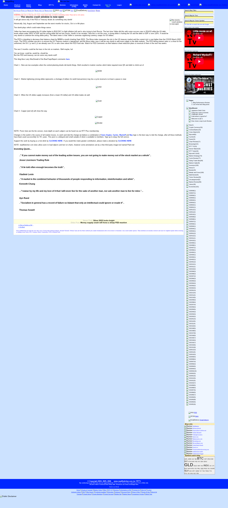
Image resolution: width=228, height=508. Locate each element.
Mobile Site (118, 494)
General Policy (137, 483)
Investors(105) (194, 165)
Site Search (90, 492)
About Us (154, 492)
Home (6, 5)
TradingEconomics (197, 434)
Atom (72, 10)
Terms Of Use (145, 492)
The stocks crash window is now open (42, 17)
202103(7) (192, 342)
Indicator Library (76, 492)
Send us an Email (114, 487)
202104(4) (192, 340)
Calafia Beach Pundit (197, 445)
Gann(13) (192, 139)
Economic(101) (194, 186)
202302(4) (192, 288)
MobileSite (85, 5)
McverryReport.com (197, 443)
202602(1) (192, 205)
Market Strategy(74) (195, 156)
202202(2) (192, 316)
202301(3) (192, 290)
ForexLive (195, 447)
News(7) (192, 167)
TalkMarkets (195, 426)
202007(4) (192, 361)
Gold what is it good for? (199, 116)
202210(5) (192, 297)
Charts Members (97, 494)
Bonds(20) (192, 170)
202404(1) (192, 255)
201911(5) (192, 380)
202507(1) (192, 221)
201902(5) (192, 402)
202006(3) (192, 364)
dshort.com (195, 437)
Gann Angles (106, 135)
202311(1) (192, 266)
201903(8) (192, 399)
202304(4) (192, 283)
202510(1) (192, 214)
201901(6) (192, 404)
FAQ (83, 492)
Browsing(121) (193, 144)
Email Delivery (92, 10)
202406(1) (192, 250)
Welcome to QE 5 (197, 118)
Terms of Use (117, 483)
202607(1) (192, 193)
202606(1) (192, 195)
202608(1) (192, 190)
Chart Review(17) (194, 141)
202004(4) (192, 368)
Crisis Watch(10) (194, 132)
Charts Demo (87, 494)
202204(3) (192, 311)
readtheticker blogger (197, 453)
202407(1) (192, 247)
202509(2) (192, 217)
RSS (61, 10)
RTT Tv (51, 5)
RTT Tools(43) (193, 151)
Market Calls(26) (194, 163)
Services (63, 5)
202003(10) (192, 371)
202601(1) (192, 207)
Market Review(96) (195, 182)
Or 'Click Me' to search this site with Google (197, 24)
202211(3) (192, 295)
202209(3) (192, 300)
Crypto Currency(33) (196, 127)
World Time (148, 494)
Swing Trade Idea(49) (196, 160)
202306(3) (192, 278)
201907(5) (192, 390)
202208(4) (192, 302)
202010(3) (192, 354)
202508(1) (192, 219)
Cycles (115, 135)
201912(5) (192, 378)
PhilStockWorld (196, 428)
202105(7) (192, 338)
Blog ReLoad (17, 10)
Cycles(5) (192, 137)
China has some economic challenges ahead (199, 113)
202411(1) (192, 238)
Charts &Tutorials (17, 5)
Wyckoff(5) (192, 134)
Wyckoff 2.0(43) (194, 153)
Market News (49, 10)
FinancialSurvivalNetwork (199, 430)
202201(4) (192, 319)
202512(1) (192, 209)
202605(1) (192, 198)
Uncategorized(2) (194, 179)
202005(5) (192, 366)
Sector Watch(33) (194, 149)
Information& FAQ (74, 5)
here (68, 59)
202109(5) (192, 328)
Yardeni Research (196, 432)
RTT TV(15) (193, 146)
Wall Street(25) (194, 175)
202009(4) (192, 357)
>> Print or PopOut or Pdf (25, 225)
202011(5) (192, 352)
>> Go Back (21, 227)
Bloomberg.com (196, 441)
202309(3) (192, 271)
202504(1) (192, 228)
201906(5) (192, 392)
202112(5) (192, 321)
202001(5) (192, 376)
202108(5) (192, 330)
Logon (119, 5)
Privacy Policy (126, 483)
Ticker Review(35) (195, 177)
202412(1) (192, 236)
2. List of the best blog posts (200, 104)
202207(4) (192, 304)
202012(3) (192, 349)
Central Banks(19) (195, 130)
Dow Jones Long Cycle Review (201, 121)
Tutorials (79, 494)
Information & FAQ (126, 490)
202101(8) (192, 347)
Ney (131, 135)
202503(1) (192, 231)
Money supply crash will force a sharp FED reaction (103, 223)
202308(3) (192, 274)
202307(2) (192, 276)
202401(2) (192, 262)
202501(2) (192, 233)
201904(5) (192, 397)
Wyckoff (122, 135)
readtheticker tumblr (197, 451)
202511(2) (192, 212)
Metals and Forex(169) (196, 172)
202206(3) (192, 307)
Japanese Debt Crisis (198, 110)
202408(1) (192, 245)
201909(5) (192, 385)
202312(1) (192, 264)
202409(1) (192, 243)
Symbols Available (100, 492)
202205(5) (192, 309)
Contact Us (97, 5)
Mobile (98, 10)
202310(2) (192, 269)
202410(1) (192, 240)
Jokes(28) (192, 184)
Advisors (117, 492)
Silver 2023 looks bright (104, 220)
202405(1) (192, 252)
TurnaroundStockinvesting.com (200, 449)
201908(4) (192, 387)
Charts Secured (108, 494)
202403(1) (192, 257)
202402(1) (192, 259)
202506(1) (192, 224)
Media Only (31, 10)
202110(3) (192, 326)
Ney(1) (191, 125)
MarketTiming (28, 5)
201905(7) (192, 395)
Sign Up (143, 490)
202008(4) (192, 359)
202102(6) (192, 345)
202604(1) (192, 200)
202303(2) (192, 285)
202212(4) (192, 292)
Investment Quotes (138, 494)
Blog (40, 5)
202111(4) (192, 323)
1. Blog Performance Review (200, 102)
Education (110, 492)
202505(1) (192, 226)
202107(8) (192, 333)
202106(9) (192, 335)
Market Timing (97, 490)
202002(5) (192, 373)
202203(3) (192, 314)
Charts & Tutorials (86, 490)
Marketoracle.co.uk (197, 439)
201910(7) (192, 383)
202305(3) (192, 281)
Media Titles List (39, 10)
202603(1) (192, 202)
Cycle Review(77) (195, 158)
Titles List (24, 10)
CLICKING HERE (56, 141)
